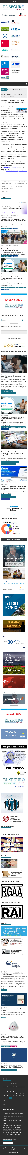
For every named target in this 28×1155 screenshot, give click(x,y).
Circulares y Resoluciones (12, 1070)
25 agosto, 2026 (5, 971)
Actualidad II (3, 989)
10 (4, 1093)
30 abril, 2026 (5, 450)
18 (7, 1095)
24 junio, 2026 (5, 245)
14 (16, 1093)
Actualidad (3, 1017)
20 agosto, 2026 (5, 1063)
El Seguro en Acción (15, 106)
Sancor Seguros (14, 1046)
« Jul (4, 1104)
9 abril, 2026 (4, 484)
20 (13, 1095)
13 (13, 1093)
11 (7, 1093)
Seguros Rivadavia (6, 177)
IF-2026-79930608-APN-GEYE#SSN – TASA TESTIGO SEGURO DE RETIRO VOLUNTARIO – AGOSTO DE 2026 (12, 1132)
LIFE (11, 391)
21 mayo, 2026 (5, 273)
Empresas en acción (5, 228)
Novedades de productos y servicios (18, 287)
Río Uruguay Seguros (5, 498)
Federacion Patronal (15, 462)
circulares (3, 1070)
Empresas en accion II (5, 495)
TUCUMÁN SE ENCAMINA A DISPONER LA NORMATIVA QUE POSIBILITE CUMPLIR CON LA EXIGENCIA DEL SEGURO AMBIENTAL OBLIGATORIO (7, 186)
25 (7, 1098)
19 (10, 1095)
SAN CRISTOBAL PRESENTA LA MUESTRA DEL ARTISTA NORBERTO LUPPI (21, 184)
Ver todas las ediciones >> (7, 791)
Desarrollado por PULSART (14, 1152)
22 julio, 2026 (5, 215)
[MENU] (26, 84)
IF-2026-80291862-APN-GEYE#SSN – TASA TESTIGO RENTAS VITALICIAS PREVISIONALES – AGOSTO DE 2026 (12, 1127)
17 (4, 1095)
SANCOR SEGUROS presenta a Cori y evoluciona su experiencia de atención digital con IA (12, 1121)
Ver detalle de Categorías (14, 338)
